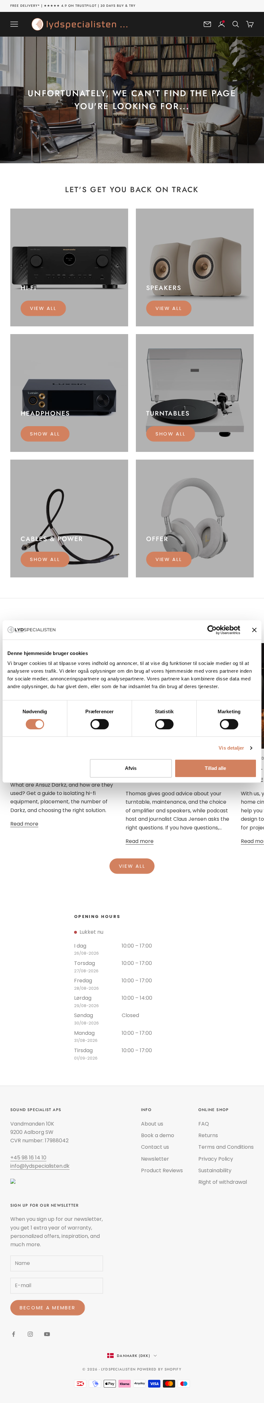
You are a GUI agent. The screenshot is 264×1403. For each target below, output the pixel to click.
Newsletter (155, 1159)
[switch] (99, 724)
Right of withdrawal (222, 1182)
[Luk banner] (254, 630)
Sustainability (214, 1170)
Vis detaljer (231, 748)
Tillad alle (215, 768)
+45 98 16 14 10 (28, 1157)
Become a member (48, 1307)
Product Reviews (162, 1170)
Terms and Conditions (226, 1147)
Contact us (155, 1147)
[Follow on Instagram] (30, 1334)
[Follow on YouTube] (47, 1334)
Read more (24, 824)
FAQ (203, 1123)
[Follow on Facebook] (13, 1334)
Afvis (131, 768)
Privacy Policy (215, 1159)
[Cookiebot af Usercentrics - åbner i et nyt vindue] (212, 630)
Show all (45, 433)
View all (43, 308)
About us (152, 1123)
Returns (208, 1135)
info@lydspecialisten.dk (40, 1166)
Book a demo (157, 1135)
